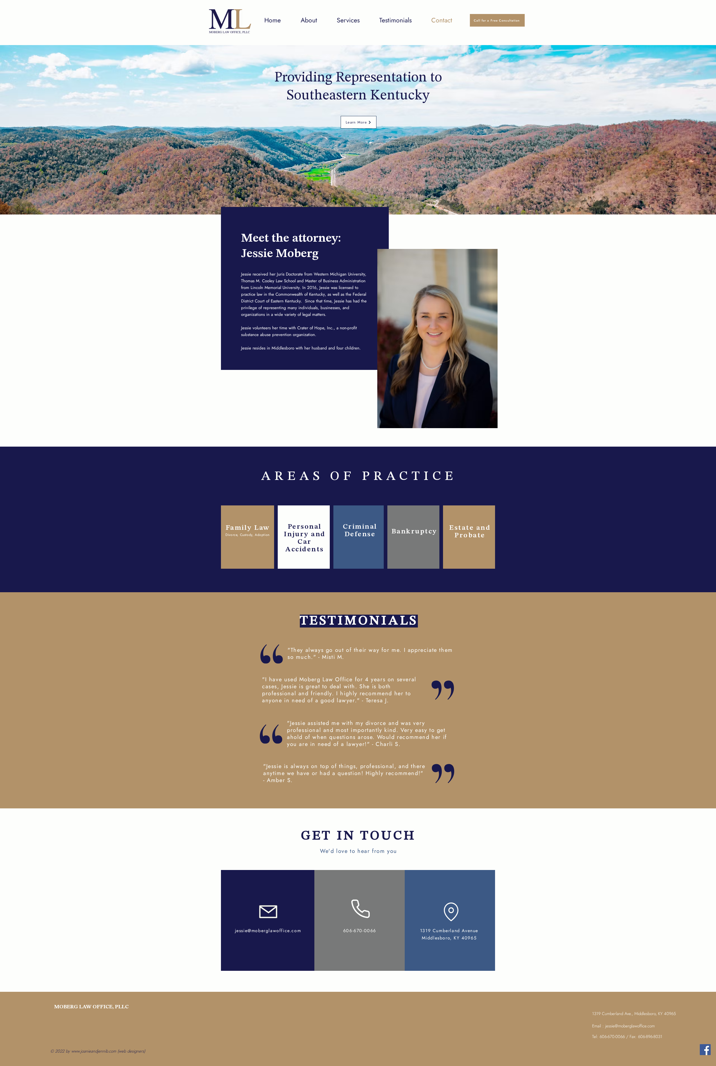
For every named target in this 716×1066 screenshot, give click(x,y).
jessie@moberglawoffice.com (268, 930)
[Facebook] (705, 1049)
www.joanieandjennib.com (93, 1051)
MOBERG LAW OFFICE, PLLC (91, 1007)
